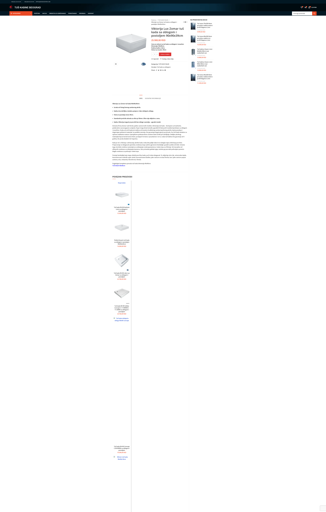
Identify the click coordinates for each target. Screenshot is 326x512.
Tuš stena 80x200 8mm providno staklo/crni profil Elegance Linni (204, 38)
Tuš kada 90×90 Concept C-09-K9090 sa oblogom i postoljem (122, 448)
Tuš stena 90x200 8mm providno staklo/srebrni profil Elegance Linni (204, 77)
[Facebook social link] (157, 70)
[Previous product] (183, 22)
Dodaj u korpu (165, 54)
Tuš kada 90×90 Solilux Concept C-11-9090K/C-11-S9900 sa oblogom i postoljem (121, 309)
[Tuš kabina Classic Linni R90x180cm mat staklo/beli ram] (193, 66)
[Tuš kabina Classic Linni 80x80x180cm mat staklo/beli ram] (193, 53)
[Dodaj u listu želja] (128, 192)
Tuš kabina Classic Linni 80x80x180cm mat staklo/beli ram (204, 51)
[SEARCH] (314, 13)
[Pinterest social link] (161, 70)
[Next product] (187, 22)
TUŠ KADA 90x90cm (118, 166)
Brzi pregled (128, 188)
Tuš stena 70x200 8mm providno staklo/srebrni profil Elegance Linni (204, 25)
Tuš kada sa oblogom (164, 67)
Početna (154, 20)
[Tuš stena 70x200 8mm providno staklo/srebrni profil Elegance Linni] (193, 28)
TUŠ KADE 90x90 (163, 20)
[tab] (140, 97)
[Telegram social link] (165, 70)
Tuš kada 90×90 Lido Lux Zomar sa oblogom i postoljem (122, 275)
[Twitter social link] (159, 70)
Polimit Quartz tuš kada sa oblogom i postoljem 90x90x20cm (121, 242)
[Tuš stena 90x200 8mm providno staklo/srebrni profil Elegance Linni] (193, 79)
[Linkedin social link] (163, 70)
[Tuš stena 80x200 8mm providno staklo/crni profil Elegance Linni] (193, 40)
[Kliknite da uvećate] (116, 64)
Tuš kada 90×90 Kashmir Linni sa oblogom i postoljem (122, 209)
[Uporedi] (128, 185)
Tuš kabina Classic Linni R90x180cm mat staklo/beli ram (204, 64)
